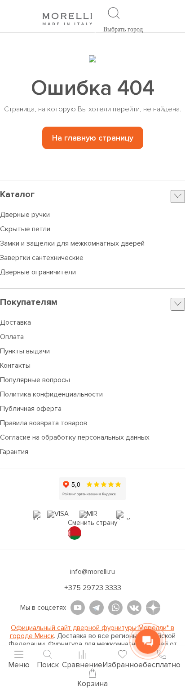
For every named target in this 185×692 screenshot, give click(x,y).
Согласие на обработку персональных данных (75, 437)
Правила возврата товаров (43, 423)
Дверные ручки (25, 214)
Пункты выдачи (25, 351)
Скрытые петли (25, 229)
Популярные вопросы (35, 379)
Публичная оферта (31, 408)
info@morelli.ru (92, 571)
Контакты (15, 365)
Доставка (15, 322)
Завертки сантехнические (42, 257)
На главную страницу (92, 138)
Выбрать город (123, 29)
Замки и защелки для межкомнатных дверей (72, 243)
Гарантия (14, 451)
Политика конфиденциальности (51, 394)
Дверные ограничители (38, 272)
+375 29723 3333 (92, 587)
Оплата (12, 336)
